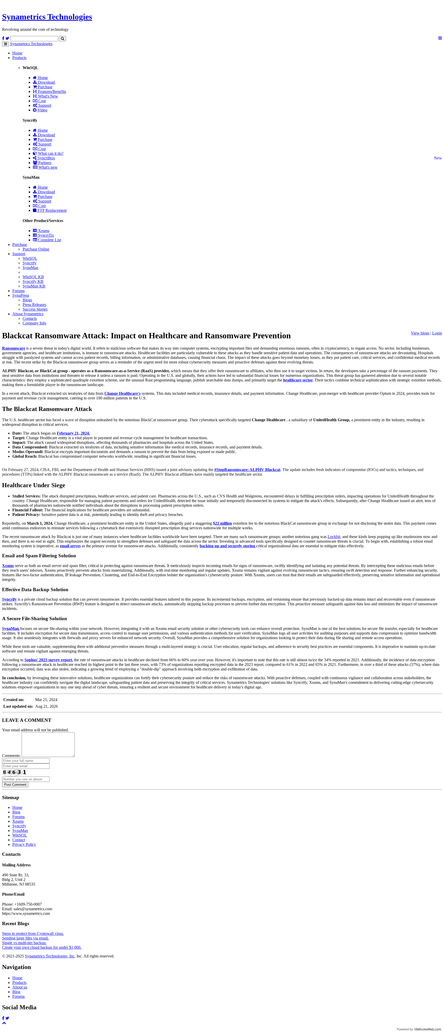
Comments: (11, 755)
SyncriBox (45, 158)
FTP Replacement (51, 210)
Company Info (34, 323)
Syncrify (29, 263)
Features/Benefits (51, 91)
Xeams (43, 230)
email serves (70, 546)
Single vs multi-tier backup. (24, 943)
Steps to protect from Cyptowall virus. (33, 933)
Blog (16, 812)
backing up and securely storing (228, 546)
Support (44, 105)
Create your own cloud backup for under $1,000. (41, 947)
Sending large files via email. (25, 938)
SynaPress (20, 295)
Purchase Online (36, 249)
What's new (48, 167)
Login (437, 333)
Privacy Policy (24, 844)
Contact (18, 840)
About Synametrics (27, 314)
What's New (47, 96)
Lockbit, (334, 536)
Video (41, 110)
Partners (44, 162)
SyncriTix (45, 235)
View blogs (420, 333)
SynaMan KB (34, 286)
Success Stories (35, 309)
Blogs (27, 300)
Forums (18, 291)
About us (19, 987)
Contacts (30, 318)
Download (46, 82)
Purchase (44, 87)
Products (19, 57)
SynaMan (30, 267)
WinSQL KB (33, 277)
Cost (41, 101)
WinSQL (30, 258)
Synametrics (47, 16)
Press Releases (34, 304)
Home (17, 53)
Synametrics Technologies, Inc (50, 956)
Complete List (49, 240)
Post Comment (15, 785)
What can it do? (50, 153)
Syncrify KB (33, 281)
